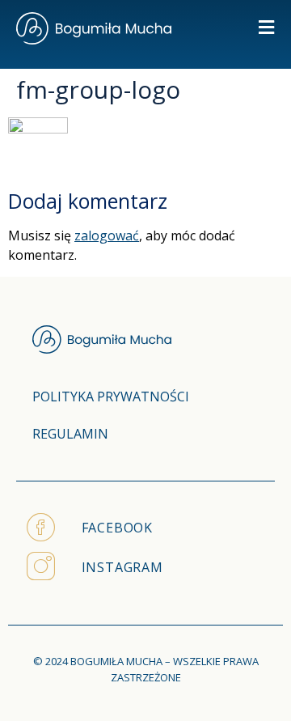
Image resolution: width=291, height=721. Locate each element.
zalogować (106, 235)
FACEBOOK (117, 528)
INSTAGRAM (122, 567)
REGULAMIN (70, 434)
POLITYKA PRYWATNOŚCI (110, 396)
